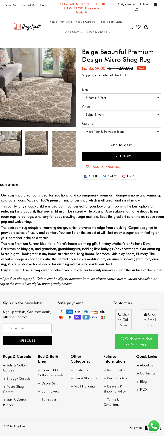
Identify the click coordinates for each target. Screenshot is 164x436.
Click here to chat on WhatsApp (138, 341)
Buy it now (121, 156)
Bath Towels (50, 391)
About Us (10, 4)
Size (85, 90)
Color (86, 107)
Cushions (81, 370)
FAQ (143, 389)
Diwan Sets (50, 383)
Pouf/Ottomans (85, 378)
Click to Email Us (150, 319)
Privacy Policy (117, 378)
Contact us (148, 373)
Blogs (43, 4)
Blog (143, 381)
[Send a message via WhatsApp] (154, 426)
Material (88, 123)
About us (146, 365)
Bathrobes (49, 400)
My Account (128, 5)
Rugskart (19, 426)
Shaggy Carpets (18, 378)
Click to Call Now (123, 319)
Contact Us (28, 4)
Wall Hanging (84, 386)
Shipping (88, 75)
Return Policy (116, 370)
